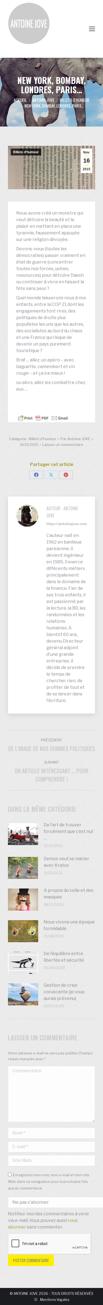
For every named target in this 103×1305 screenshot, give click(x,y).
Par (75, 439)
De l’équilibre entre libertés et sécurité (64, 957)
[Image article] (23, 834)
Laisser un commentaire (62, 444)
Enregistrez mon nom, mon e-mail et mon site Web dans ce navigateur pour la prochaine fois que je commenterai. (48, 1181)
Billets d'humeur (26, 152)
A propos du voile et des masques (68, 894)
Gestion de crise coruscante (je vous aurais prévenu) (64, 992)
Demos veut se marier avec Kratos (66, 862)
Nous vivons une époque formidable (69, 925)
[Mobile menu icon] (92, 28)
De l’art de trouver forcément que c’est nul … (68, 831)
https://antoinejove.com (66, 524)
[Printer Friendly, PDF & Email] (42, 417)
